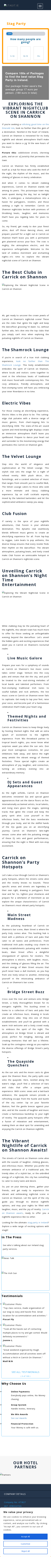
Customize (25, 1544)
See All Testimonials (25, 1372)
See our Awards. (19, 1418)
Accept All (25, 1536)
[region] (25, 1532)
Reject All (25, 1551)
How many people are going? (25, 41)
